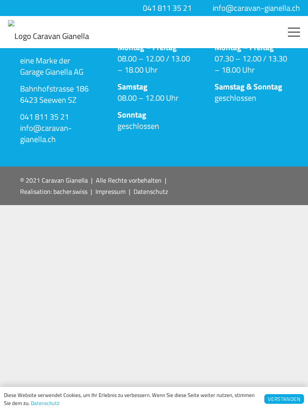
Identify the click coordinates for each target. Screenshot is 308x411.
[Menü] (294, 32)
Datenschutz (151, 191)
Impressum (110, 191)
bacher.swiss (70, 191)
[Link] (48, 32)
